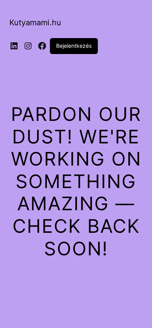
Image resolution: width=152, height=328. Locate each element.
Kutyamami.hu (35, 22)
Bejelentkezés (74, 45)
